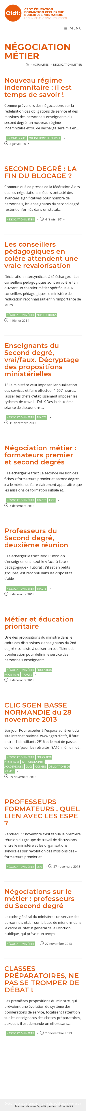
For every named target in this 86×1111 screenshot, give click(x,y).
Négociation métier (67, 64)
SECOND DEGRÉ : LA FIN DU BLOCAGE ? (40, 172)
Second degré (16, 138)
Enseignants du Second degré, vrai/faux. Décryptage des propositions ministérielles (41, 359)
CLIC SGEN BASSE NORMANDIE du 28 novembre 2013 (38, 712)
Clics (29, 766)
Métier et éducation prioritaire (39, 622)
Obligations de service (44, 138)
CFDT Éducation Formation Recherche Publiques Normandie (44, 12)
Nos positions (46, 315)
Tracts (41, 417)
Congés (40, 766)
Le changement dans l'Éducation (45, 18)
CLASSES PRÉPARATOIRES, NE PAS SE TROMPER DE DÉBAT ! (42, 979)
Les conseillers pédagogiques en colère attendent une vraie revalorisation (41, 255)
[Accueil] (27, 64)
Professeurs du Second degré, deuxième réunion (36, 538)
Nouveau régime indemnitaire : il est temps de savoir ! (38, 87)
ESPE (52, 500)
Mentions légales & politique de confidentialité (44, 1106)
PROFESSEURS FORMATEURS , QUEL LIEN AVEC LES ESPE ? (42, 812)
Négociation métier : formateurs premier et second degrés (40, 455)
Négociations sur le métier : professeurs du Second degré (39, 898)
